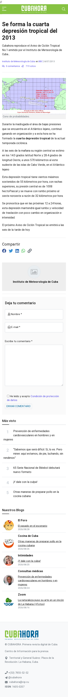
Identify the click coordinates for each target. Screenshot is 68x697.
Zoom (22, 594)
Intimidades (25, 555)
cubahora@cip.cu (19, 682)
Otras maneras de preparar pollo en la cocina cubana (39, 543)
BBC (41, 61)
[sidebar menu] (4, 9)
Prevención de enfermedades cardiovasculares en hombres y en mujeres (29, 435)
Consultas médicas (30, 571)
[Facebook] (4, 251)
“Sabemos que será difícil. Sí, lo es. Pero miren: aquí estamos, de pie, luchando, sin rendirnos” (33, 453)
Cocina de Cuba (28, 536)
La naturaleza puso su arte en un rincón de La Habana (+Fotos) (41, 602)
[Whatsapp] (23, 251)
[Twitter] (11, 251)
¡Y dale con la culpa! (25, 482)
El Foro (22, 520)
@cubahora (15, 677)
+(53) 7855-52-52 (18, 672)
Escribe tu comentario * (18, 341)
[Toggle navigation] (63, 9)
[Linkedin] (17, 251)
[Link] (30, 251)
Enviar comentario (18, 406)
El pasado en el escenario (32, 525)
